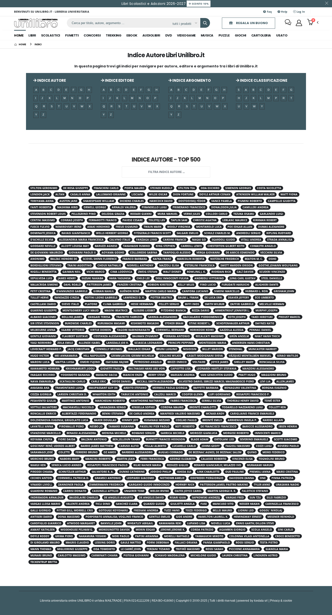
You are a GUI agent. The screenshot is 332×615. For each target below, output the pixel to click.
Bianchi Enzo (132, 375)
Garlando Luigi (271, 214)
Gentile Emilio (159, 516)
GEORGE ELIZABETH (182, 459)
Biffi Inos (192, 304)
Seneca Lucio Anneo (66, 465)
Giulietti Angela (182, 504)
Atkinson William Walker (255, 194)
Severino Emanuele (254, 439)
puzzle (224, 35)
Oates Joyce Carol (188, 491)
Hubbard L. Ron (256, 291)
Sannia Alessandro (162, 317)
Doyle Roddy (39, 536)
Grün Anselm (239, 336)
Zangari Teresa (99, 317)
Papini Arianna (146, 536)
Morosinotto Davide (114, 529)
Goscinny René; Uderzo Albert (52, 446)
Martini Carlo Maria (160, 291)
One (263, 478)
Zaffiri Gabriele (241, 304)
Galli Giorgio (40, 510)
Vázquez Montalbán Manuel (250, 355)
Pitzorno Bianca (173, 310)
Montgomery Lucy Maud (80, 310)
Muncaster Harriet (262, 349)
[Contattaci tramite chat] (288, 22)
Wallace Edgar (139, 349)
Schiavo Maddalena (170, 555)
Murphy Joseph (266, 310)
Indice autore (51, 80)
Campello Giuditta (282, 201)
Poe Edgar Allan (239, 226)
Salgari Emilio (187, 233)
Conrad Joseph (72, 220)
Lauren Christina (235, 555)
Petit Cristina (40, 291)
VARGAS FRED (235, 497)
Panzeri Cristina (129, 284)
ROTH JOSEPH (236, 317)
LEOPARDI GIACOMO (140, 478)
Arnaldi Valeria (124, 207)
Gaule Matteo (131, 542)
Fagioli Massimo (238, 446)
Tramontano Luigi (69, 387)
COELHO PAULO (186, 420)
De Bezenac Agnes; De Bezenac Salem (215, 452)
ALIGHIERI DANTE (266, 284)
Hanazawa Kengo (113, 407)
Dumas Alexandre (271, 226)
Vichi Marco (96, 271)
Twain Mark (152, 226)
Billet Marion (212, 349)
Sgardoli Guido (223, 239)
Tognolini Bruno (272, 459)
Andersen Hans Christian (251, 342)
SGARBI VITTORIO (72, 330)
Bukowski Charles (78, 323)
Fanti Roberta (40, 207)
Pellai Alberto (155, 446)
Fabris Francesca (183, 400)
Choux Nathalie (109, 265)
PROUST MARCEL (289, 317)
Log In (300, 11)
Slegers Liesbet (144, 310)
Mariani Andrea (183, 375)
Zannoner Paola (70, 484)
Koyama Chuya (41, 439)
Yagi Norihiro (41, 342)
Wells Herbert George (112, 233)
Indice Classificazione (263, 80)
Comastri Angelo (263, 246)
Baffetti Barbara (205, 387)
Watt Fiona (288, 194)
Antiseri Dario (41, 516)
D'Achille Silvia (41, 239)
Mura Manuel (167, 214)
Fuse (204, 504)
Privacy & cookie (281, 600)
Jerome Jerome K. (173, 529)
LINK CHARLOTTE (208, 471)
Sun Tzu (255, 497)
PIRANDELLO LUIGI (154, 207)
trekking (113, 35)
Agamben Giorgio (232, 529)
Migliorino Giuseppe (72, 549)
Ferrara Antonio (177, 336)
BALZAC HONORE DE (63, 259)
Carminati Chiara (104, 555)
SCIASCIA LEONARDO (148, 342)
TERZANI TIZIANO (158, 549)
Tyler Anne (262, 484)
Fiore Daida (66, 439)
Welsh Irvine (159, 491)
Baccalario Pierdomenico (202, 317)
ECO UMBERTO (264, 297)
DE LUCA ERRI (213, 297)
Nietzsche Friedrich (224, 259)
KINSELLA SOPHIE (143, 407)
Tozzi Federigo (196, 510)
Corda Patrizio (202, 529)
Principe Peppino (180, 342)
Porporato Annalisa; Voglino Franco (114, 516)
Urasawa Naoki (287, 484)
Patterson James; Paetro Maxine (224, 484)
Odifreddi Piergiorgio (206, 478)
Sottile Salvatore (43, 407)
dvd (168, 35)
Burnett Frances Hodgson (165, 439)
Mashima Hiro (67, 207)
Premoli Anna (260, 471)
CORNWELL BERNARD (170, 330)
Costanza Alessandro (110, 336)
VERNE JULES (191, 214)
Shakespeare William (98, 201)
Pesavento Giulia (43, 400)
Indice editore (119, 80)
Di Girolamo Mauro (45, 542)
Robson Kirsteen (160, 284)
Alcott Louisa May (75, 246)
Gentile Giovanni (43, 336)
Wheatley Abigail (140, 523)
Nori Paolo (120, 536)
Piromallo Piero (71, 426)
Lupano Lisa (196, 523)
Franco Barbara (134, 259)
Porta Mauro (134, 188)
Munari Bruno (41, 555)
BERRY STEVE (156, 375)
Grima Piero (64, 536)
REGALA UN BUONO (251, 23)
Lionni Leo (246, 510)
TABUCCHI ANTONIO (134, 394)
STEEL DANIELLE (271, 278)
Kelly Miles (186, 284)
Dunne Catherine (132, 471)
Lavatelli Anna (41, 426)
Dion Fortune (183, 194)
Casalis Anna (80, 194)
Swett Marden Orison (236, 265)
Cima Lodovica (121, 271)
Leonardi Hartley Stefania (216, 368)
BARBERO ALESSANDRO (137, 452)
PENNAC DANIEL (260, 330)
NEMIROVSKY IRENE (68, 226)
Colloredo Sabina (143, 252)
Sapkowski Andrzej (206, 497)
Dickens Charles (132, 201)
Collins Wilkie (170, 355)
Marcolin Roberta (190, 259)
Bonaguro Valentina (240, 387)
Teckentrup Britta (43, 562)
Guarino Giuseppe (43, 310)
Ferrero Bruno (87, 452)
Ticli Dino (103, 504)
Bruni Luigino (166, 349)
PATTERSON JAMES (99, 284)
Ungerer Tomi (134, 491)
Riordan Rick (221, 271)
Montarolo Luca (209, 226)
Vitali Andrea (251, 239)
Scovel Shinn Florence (100, 259)
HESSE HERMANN (142, 304)
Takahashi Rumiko (136, 246)
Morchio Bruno (42, 459)
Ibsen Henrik (288, 426)
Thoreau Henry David (243, 400)
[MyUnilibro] (299, 22)
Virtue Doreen (100, 330)
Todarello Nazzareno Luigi (242, 407)
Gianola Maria (277, 549)
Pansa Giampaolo (216, 542)
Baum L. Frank (188, 297)
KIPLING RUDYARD (278, 233)
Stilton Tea (186, 188)
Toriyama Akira (42, 201)
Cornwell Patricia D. (73, 478)
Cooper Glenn (192, 394)
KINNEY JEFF (130, 420)
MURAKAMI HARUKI (260, 465)
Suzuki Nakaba (92, 278)
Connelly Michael (108, 349)
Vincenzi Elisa (242, 459)
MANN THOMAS (40, 549)
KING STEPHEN (165, 246)
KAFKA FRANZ (162, 259)
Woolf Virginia (178, 226)
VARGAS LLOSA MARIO (45, 504)
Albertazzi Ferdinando (79, 413)
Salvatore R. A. (103, 471)
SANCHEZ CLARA (127, 504)
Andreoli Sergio (248, 233)
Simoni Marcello (226, 291)
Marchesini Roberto (110, 400)
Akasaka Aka (39, 387)
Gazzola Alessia (232, 330)
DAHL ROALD (72, 284)
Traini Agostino (79, 265)
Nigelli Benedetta (43, 271)
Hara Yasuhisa (120, 278)
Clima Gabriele (114, 304)
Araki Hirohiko (98, 226)
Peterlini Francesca (200, 265)
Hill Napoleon (94, 355)
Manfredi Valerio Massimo (180, 413)
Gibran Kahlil (103, 291)
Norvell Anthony (140, 265)
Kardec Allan (273, 420)
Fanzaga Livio (146, 239)
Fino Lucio (208, 284)
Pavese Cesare (132, 220)
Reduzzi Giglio (177, 465)
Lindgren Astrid (265, 555)
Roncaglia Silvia (272, 362)
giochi (240, 35)
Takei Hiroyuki (262, 317)
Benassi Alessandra (81, 433)
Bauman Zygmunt (145, 336)
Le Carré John (131, 549)
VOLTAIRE (198, 362)
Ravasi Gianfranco (75, 233)
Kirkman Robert (265, 220)
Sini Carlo (285, 529)
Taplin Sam (179, 220)
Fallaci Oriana (186, 542)
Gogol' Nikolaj (271, 510)
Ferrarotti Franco (103, 220)
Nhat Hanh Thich (267, 336)
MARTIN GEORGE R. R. (222, 491)
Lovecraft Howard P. (46, 349)
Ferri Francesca (152, 459)
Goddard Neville (42, 246)
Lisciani (137, 194)
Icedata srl (261, 600)
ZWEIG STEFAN (147, 271)
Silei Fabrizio (276, 497)
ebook (131, 35)
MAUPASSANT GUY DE (103, 387)
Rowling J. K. (196, 271)
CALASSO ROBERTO (213, 459)
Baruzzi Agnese (106, 246)
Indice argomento (191, 80)
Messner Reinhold (280, 516)
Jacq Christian (78, 349)
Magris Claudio (77, 542)
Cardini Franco (174, 239)
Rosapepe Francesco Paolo (107, 465)
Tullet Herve (39, 297)
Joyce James (219, 362)
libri (32, 35)
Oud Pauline (234, 471)
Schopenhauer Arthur (232, 323)
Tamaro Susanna (121, 426)
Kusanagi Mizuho (157, 420)
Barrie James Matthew (97, 446)
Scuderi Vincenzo (272, 271)
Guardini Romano (43, 491)
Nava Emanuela (42, 381)
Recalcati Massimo (210, 336)
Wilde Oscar (158, 194)
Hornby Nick (184, 484)
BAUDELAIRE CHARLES (83, 497)
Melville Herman (271, 304)
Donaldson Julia (224, 207)
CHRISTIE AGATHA (205, 220)
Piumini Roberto (250, 201)
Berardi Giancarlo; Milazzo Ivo (217, 465)
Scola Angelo (261, 529)
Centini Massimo (42, 220)
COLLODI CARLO (216, 214)
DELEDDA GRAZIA (113, 214)
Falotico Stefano (255, 491)
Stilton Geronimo (43, 188)
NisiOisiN (189, 349)
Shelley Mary (243, 362)
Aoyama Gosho (113, 252)
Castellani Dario (43, 304)
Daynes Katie (264, 323)
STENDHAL (236, 349)
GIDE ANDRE (184, 516)
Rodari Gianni (141, 214)
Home (18, 35)
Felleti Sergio (169, 304)
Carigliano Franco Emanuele (252, 413)
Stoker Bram (174, 323)
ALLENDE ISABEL (89, 342)
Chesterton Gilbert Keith (226, 246)
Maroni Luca (40, 362)
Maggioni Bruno (273, 375)
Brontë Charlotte (202, 407)
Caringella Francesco (282, 504)
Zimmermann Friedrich (106, 484)
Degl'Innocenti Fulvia (172, 278)
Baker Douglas (105, 420)
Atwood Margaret (81, 523)
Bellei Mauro (222, 510)
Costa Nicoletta (269, 188)
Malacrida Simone (44, 284)
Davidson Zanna (241, 478)
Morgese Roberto (236, 433)
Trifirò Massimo (188, 549)
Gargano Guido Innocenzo (149, 484)
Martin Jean (126, 459)
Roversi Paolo (288, 446)
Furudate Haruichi (235, 284)
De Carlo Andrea (141, 413)
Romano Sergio (143, 433)
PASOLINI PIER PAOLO (154, 426)
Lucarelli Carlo (184, 446)
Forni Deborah (158, 542)
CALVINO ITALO (119, 239)
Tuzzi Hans (172, 510)
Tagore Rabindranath (133, 330)
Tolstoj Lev (157, 220)
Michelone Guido (203, 555)
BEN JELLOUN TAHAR (126, 439)
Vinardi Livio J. (41, 484)
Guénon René (129, 291)
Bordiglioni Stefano (45, 265)
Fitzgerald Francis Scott (152, 233)
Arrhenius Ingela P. (242, 420)
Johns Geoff (211, 446)
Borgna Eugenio (274, 387)
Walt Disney (172, 271)
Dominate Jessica (43, 233)
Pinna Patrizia (282, 478)
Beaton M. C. (254, 259)
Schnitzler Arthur (72, 471)
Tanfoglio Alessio (177, 252)
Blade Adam (199, 439)
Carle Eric (98, 381)
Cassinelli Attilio (105, 491)
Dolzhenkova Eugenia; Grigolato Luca (59, 420)
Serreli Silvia (211, 400)
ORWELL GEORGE (95, 207)
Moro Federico (273, 452)
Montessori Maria (212, 342)
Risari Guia (178, 497)
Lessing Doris (105, 542)
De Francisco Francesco (218, 426)
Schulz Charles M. (217, 233)
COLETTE (64, 452)
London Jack (40, 194)
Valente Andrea (78, 504)
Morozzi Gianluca (203, 433)
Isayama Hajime (117, 362)
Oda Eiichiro (210, 188)
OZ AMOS (110, 452)
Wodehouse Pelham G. (77, 529)
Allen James (285, 381)
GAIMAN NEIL (71, 271)
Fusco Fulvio (40, 226)
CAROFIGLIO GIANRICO (45, 523)
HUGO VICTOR (39, 355)
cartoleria (261, 35)
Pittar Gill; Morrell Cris (75, 510)
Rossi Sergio (245, 542)
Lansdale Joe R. (117, 342)
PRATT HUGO (246, 375)
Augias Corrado (170, 452)
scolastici (50, 35)
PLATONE (91, 304)
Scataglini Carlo (72, 381)
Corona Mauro (172, 407)
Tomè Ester (272, 400)
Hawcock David (161, 201)
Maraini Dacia (106, 375)
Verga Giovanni (208, 252)
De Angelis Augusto (118, 497)
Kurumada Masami (111, 323)
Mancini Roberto (98, 459)
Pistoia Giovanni (136, 555)
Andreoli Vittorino (209, 278)
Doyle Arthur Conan (214, 194)
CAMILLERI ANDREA (256, 207)
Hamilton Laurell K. (213, 516)
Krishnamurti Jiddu (80, 368)
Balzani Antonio (94, 439)
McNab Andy (215, 413)
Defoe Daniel (121, 381)
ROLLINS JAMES (72, 317)
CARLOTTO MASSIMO (72, 555)
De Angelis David (151, 497)
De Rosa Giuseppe (75, 188)
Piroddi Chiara (41, 471)
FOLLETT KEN (277, 407)
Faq (269, 11)
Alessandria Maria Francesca (81, 239)
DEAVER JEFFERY (238, 297)
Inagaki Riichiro (42, 375)
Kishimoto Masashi (145, 323)
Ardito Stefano (135, 387)
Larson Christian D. (72, 394)
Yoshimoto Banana (75, 375)
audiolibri (151, 35)
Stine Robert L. (199, 323)
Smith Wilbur (214, 304)
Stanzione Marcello (45, 433)
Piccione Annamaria (244, 549)
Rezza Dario (200, 310)
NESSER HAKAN (249, 504)
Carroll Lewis (191, 246)
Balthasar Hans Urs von (146, 368)
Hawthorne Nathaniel (148, 400)
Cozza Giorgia (41, 394)
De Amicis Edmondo (240, 252)
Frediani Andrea (146, 510)
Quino (252, 452)
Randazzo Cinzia (66, 297)
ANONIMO (37, 259)
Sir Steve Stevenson (44, 323)
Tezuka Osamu (243, 214)
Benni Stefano (112, 413)
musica (207, 35)
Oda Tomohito (104, 549)
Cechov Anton (41, 478)
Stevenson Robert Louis (48, 214)
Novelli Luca (220, 523)
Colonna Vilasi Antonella (249, 536)
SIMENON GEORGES (238, 188)
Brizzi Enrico (177, 362)
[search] (205, 23)
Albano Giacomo (43, 317)
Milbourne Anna (42, 330)
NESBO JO (96, 426)
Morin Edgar (145, 529)
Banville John (111, 523)
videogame (186, 35)
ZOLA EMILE (65, 342)
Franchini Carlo (106, 188)
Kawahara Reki (170, 523)
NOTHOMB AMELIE (172, 478)
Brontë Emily (212, 420)
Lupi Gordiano (219, 394)
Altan (59, 194)
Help (283, 11)
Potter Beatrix (161, 297)
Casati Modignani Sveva (205, 355)
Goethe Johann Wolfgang (278, 265)
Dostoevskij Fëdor (191, 201)
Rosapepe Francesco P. (253, 394)
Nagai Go (199, 239)
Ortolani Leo (224, 439)
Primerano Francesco (189, 207)
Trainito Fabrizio (129, 317)
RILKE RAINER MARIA (147, 465)
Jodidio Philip (160, 471)
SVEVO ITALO (70, 304)
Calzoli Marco (165, 394)
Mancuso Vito (223, 504)
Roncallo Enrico (43, 413)
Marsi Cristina (287, 471)
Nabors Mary (69, 459)
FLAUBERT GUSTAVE (75, 336)
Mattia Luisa (64, 362)
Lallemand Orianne (111, 194)
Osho (272, 259)
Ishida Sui (184, 471)
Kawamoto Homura (45, 368)
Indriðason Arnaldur (46, 497)
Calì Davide (245, 271)
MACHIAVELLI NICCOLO (78, 407)
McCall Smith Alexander (155, 381)
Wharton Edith (104, 394)
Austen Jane (68, 201)
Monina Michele (114, 433)
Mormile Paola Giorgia (169, 387)
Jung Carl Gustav (242, 278)
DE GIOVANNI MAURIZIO (46, 252)
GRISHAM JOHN (284, 291)
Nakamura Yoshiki (92, 536)
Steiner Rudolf (161, 188)
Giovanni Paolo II (82, 252)
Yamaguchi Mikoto (209, 536)
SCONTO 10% (200, 3)
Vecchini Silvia (271, 252)
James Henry (67, 278)
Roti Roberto (185, 426)
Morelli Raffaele (176, 536)
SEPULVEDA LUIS (41, 278)
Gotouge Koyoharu (113, 510)
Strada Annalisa (279, 239)
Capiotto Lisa (181, 368)
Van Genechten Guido (217, 375)
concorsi (92, 35)
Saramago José (41, 452)
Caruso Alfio (129, 446)
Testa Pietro (269, 542)
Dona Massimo (69, 516)
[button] (312, 22)
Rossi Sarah (214, 549)
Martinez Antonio (75, 400)
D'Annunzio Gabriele (71, 291)
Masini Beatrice (116, 310)
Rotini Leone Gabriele (101, 297)
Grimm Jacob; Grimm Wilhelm (132, 355)
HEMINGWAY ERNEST (248, 516)
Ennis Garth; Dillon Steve (255, 523)
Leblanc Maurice (234, 220)
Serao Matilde (287, 355)
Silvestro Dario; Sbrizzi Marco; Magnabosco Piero (216, 381)
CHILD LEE (143, 278)
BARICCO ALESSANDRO (257, 426)
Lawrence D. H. (134, 297)
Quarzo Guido (154, 504)
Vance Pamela (221, 201)
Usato (282, 35)
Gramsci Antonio (108, 478)
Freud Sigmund (127, 226)
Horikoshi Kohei (202, 330)
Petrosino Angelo (148, 362)
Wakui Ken (38, 465)
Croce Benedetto (287, 536)
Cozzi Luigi (264, 446)
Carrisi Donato (74, 491)
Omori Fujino (90, 362)
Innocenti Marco (268, 433)
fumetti (72, 35)
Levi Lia (265, 381)
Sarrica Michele (172, 433)
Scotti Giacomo (285, 439)
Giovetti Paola (111, 368)
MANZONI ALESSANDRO (258, 368)
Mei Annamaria (66, 355)
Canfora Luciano (195, 291)
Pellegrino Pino (83, 214)
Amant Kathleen (42, 529)
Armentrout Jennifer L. (232, 310)
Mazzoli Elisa (169, 265)
